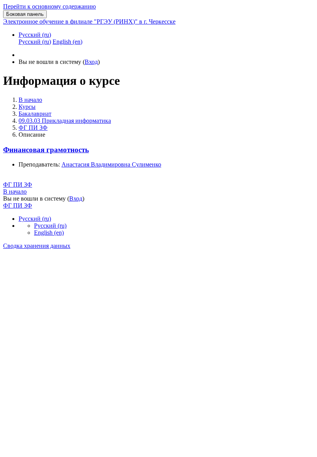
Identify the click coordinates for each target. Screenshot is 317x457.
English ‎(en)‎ (49, 232)
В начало (30, 99)
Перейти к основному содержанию (49, 6)
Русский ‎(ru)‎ (35, 34)
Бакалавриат (35, 113)
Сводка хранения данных (36, 245)
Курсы (27, 106)
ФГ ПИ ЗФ (33, 127)
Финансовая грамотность (46, 150)
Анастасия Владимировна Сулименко (111, 164)
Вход (91, 61)
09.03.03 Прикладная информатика (65, 120)
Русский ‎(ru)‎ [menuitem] (35, 41)
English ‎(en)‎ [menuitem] (67, 41)
